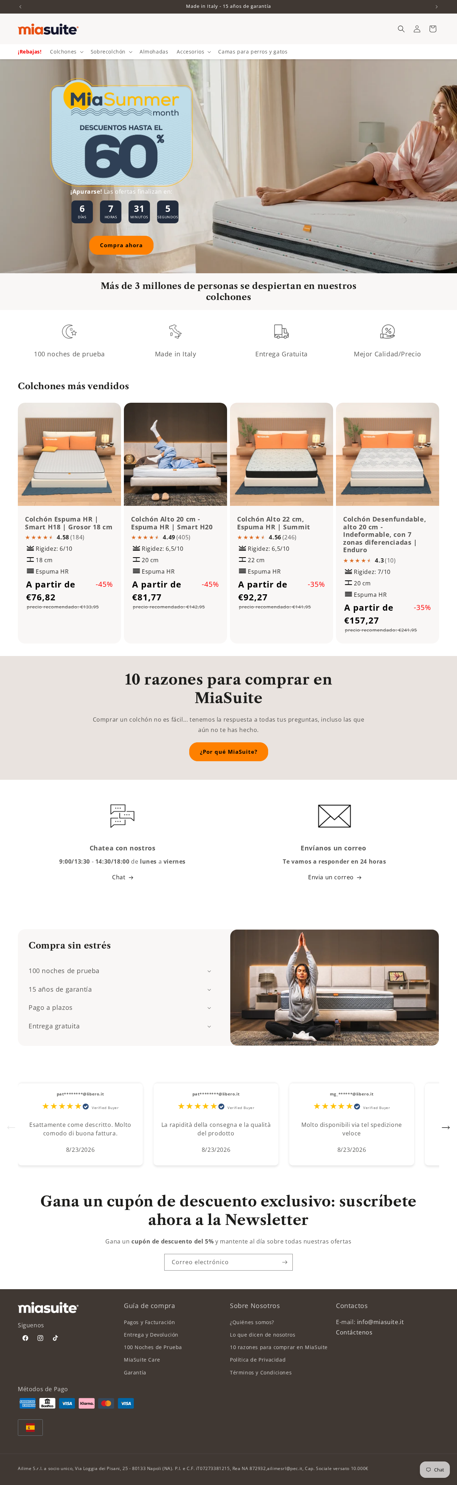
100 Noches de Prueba (153, 1347)
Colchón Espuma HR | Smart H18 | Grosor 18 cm (68, 523)
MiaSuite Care (142, 1359)
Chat (118, 877)
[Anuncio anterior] (20, 7)
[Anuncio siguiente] (437, 7)
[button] (401, 29)
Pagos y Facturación (149, 1322)
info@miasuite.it (380, 1322)
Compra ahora (121, 245)
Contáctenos (354, 1332)
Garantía (135, 1372)
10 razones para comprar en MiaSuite (279, 1347)
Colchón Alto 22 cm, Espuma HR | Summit (273, 523)
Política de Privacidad (258, 1359)
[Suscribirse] (284, 1262)
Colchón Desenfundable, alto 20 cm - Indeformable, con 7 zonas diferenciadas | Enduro (384, 534)
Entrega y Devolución (151, 1334)
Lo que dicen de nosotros (262, 1334)
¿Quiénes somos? (252, 1322)
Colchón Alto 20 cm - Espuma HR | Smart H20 (172, 523)
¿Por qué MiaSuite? (228, 751)
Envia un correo (331, 877)
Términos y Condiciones (261, 1372)
